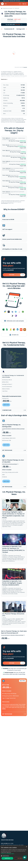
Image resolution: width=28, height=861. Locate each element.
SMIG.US (8, 138)
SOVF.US (8, 175)
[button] (14, 853)
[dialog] (14, 853)
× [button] (26, 846)
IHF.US (7, 186)
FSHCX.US (8, 168)
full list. (4, 708)
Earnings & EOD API (22, 29)
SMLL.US (8, 150)
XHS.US (7, 145)
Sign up (24, 3)
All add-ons (15, 335)
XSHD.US (8, 161)
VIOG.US (8, 191)
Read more (9, 852)
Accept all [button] (7, 858)
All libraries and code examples (15, 321)
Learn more (22, 1)
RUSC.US (8, 180)
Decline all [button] (20, 858)
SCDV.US (8, 156)
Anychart (25, 67)
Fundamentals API (9, 29)
